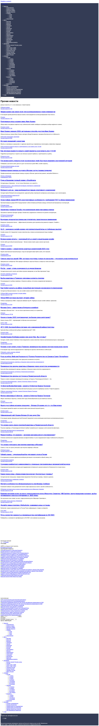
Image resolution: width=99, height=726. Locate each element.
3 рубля (11, 61)
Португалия (9, 36)
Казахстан (9, 84)
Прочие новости (10, 12)
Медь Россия (10, 54)
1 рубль (11, 59)
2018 (10, 14)
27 (4, 542)
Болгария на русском (6, 547)
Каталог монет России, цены (14, 45)
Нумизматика (10, 7)
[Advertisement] (44, 530)
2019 (10, 16)
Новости (5, 6)
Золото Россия (10, 52)
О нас (4, 95)
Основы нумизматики (12, 86)
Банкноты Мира (10, 10)
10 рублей (12, 64)
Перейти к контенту (6, 1)
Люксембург (9, 32)
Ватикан (8, 24)
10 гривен (12, 72)
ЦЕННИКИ (6, 43)
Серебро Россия (10, 53)
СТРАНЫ (5, 56)
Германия (9, 25)
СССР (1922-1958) (11, 48)
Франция (8, 41)
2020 (10, 17)
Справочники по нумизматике (14, 89)
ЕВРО (4, 20)
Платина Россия (10, 50)
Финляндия (9, 39)
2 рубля (11, 60)
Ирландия (9, 28)
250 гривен (12, 75)
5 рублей (11, 63)
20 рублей (12, 82)
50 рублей (12, 67)
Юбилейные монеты (12, 42)
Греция (8, 27)
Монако (8, 34)
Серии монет (9, 19)
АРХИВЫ (3, 619)
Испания (8, 30)
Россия (8, 46)
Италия (8, 31)
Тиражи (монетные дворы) (13, 92)
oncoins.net (4, 4)
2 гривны (11, 70)
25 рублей (12, 66)
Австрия (8, 21)
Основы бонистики (11, 88)
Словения (9, 38)
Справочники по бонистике (13, 90)
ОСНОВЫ (5, 85)
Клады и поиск (10, 9)
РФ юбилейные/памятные (13, 93)
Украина (8, 68)
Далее (7, 542)
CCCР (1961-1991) (11, 49)
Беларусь (9, 77)
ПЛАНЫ (8, 13)
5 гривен (11, 71)
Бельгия (8, 23)
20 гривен (12, 74)
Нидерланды (9, 35)
